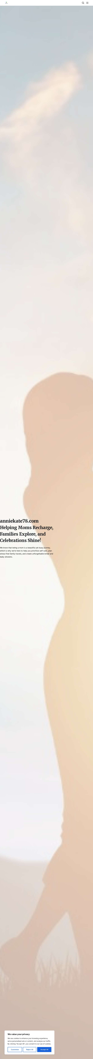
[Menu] (87, 3)
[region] (29, 1042)
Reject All (29, 1049)
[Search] (83, 3)
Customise (15, 1049)
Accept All (44, 1049)
